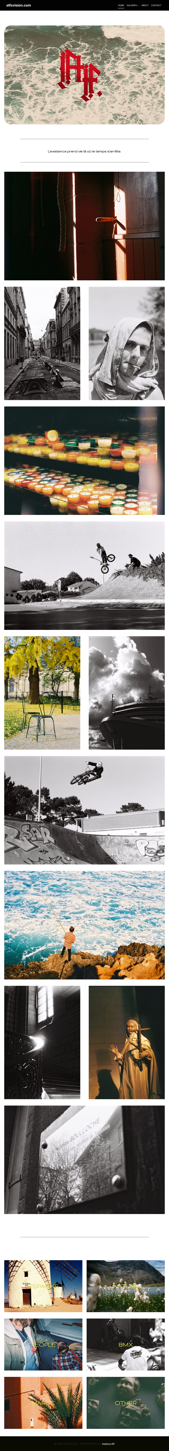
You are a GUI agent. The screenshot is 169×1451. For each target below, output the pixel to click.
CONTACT (156, 5)
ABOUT (145, 5)
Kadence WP (108, 1443)
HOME (121, 5)
